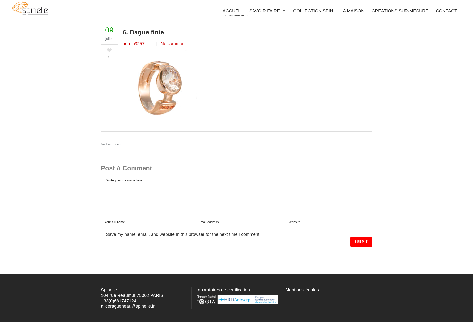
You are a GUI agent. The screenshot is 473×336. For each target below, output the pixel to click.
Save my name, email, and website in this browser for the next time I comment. (183, 234)
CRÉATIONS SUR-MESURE (400, 10)
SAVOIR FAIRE (264, 10)
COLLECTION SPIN (313, 10)
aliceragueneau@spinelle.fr (128, 306)
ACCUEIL (232, 10)
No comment (173, 43)
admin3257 (134, 43)
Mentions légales (302, 290)
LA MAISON (352, 10)
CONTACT (446, 10)
